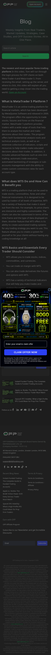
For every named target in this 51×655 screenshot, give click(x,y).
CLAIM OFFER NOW (25, 352)
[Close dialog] (49, 290)
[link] (25, 313)
